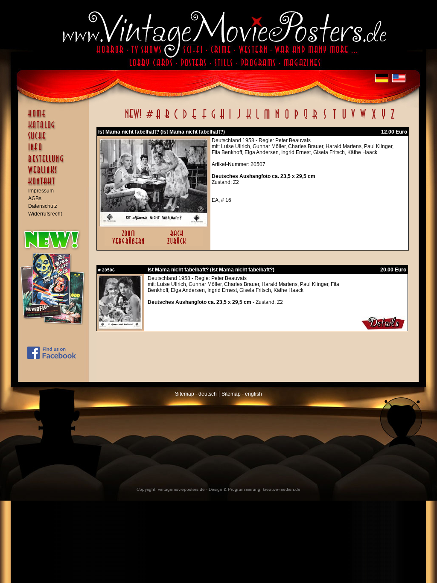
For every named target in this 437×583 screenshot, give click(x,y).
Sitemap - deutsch (196, 394)
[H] (222, 119)
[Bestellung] (55, 163)
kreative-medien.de (281, 489)
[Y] (383, 119)
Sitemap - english (241, 394)
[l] (257, 119)
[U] (343, 119)
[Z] (392, 119)
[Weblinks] (55, 174)
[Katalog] (55, 128)
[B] (167, 119)
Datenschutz (42, 206)
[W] (363, 119)
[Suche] (55, 140)
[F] (204, 119)
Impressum (41, 191)
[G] (213, 119)
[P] (296, 119)
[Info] (55, 151)
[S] (324, 119)
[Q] (305, 119)
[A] (158, 119)
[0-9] (149, 119)
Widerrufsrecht (45, 214)
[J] (238, 119)
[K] (248, 119)
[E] (194, 119)
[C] (176, 119)
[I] (230, 119)
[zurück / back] (178, 245)
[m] (267, 119)
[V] (352, 119)
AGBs (34, 198)
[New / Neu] (133, 119)
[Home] (55, 117)
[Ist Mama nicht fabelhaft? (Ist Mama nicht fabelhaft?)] (153, 224)
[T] (334, 119)
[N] (277, 119)
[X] (374, 119)
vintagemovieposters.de (181, 489)
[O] (286, 119)
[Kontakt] (55, 185)
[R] (315, 119)
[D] (185, 119)
